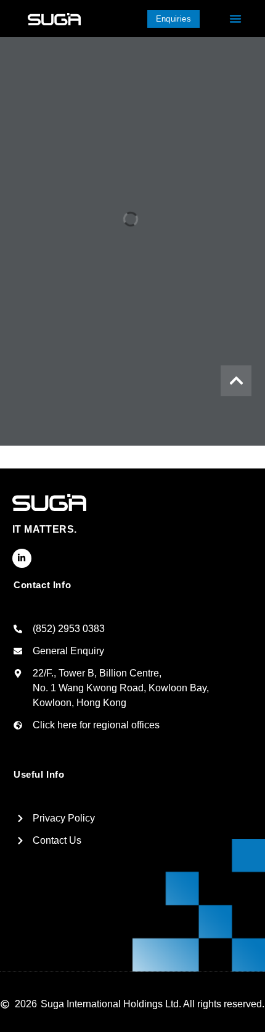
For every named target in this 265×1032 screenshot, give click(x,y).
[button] (235, 18)
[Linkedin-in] (21, 558)
